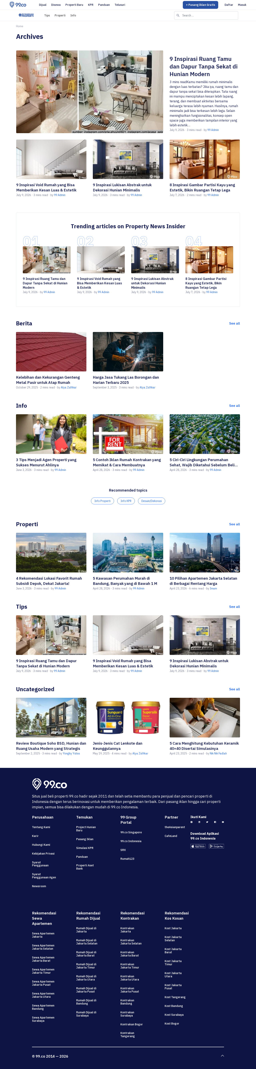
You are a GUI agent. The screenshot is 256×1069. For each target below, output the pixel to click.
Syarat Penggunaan (40, 864)
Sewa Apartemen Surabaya (43, 1019)
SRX (123, 850)
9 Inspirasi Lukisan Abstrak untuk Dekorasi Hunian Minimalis (152, 283)
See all (234, 323)
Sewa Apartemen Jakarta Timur (43, 971)
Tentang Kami (41, 827)
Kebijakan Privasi (43, 853)
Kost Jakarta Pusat (173, 986)
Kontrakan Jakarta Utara (129, 977)
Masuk (242, 5)
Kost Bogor (172, 1023)
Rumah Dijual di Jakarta (86, 929)
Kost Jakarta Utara (173, 974)
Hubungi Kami (41, 845)
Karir (35, 836)
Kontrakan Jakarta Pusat (129, 990)
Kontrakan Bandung (127, 1002)
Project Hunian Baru (86, 828)
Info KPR (126, 501)
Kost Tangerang (175, 997)
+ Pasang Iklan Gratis (200, 5)
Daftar (229, 5)
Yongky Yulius (71, 753)
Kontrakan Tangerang (127, 1034)
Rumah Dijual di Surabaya (86, 1014)
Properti (60, 15)
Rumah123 (127, 859)
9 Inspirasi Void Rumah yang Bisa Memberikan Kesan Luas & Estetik (99, 283)
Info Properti (102, 501)
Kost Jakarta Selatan (173, 938)
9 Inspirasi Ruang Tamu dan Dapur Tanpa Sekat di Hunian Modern (204, 66)
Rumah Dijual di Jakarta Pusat (86, 990)
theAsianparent (175, 827)
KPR (90, 5)
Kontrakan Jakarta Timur (129, 965)
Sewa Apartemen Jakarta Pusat (43, 983)
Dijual (42, 5)
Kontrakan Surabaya (127, 1014)
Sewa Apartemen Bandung (43, 1007)
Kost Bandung (174, 1006)
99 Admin (213, 130)
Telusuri (120, 5)
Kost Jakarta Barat (173, 950)
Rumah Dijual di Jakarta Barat (86, 953)
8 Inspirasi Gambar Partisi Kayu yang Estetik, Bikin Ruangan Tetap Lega (205, 283)
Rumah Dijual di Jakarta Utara (86, 977)
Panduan (104, 5)
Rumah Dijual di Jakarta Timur (86, 965)
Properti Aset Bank (85, 867)
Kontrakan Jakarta (127, 929)
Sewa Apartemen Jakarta (43, 935)
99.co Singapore (131, 832)
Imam (213, 588)
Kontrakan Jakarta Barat (129, 953)
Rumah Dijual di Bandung (86, 1002)
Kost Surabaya (174, 1015)
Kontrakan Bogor (131, 1024)
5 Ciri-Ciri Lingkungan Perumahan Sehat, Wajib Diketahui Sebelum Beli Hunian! (202, 462)
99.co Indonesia (130, 841)
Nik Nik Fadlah (218, 753)
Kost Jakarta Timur (173, 962)
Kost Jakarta (173, 928)
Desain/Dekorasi (151, 501)
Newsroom (39, 886)
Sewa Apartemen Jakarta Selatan (43, 947)
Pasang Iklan (84, 839)
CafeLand (171, 836)
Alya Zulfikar (69, 387)
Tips (47, 15)
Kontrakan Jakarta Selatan (131, 941)
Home (19, 26)
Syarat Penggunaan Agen (44, 875)
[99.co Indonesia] (18, 5)
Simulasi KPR (84, 848)
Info (73, 15)
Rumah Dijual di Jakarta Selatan (86, 941)
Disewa (56, 5)
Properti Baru (74, 5)
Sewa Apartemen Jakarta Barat (43, 959)
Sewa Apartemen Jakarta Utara (43, 995)
